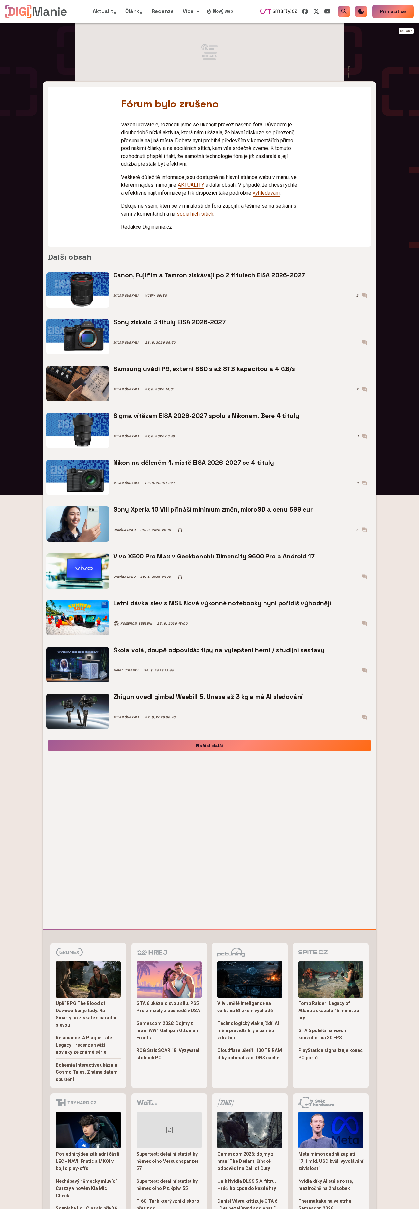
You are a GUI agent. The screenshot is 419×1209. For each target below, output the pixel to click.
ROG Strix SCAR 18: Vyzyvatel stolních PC (168, 1054)
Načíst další (209, 745)
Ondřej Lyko (124, 530)
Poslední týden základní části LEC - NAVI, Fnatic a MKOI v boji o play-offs (87, 1161)
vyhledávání (266, 193)
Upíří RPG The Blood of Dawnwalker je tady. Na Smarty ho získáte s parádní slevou (86, 1014)
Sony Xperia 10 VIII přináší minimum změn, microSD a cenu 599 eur (213, 509)
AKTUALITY (191, 185)
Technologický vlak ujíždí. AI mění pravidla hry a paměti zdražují (248, 1030)
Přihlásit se (393, 11)
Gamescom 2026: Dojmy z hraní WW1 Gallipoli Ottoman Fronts (167, 1030)
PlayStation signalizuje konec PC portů (330, 1054)
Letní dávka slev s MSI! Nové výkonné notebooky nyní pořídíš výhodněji (222, 603)
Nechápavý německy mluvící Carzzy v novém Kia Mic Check (86, 1188)
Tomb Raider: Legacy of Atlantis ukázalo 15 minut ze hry (328, 1010)
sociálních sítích (195, 214)
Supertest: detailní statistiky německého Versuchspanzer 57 (168, 1161)
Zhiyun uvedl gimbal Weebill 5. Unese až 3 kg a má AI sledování (208, 697)
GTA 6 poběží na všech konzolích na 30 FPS (322, 1034)
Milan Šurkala (126, 296)
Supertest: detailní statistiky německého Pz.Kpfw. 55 (167, 1185)
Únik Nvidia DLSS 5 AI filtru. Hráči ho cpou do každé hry (246, 1185)
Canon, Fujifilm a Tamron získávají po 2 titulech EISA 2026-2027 (209, 275)
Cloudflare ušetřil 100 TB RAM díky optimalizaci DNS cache (249, 1054)
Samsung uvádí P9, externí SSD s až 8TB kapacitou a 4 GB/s (204, 369)
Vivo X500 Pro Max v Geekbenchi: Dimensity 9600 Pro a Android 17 (214, 556)
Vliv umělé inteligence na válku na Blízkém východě (245, 1007)
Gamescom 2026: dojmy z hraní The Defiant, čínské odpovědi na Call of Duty (245, 1161)
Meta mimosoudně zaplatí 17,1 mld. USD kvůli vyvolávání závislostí (330, 1161)
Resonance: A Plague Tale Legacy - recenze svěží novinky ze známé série (84, 1045)
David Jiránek (125, 670)
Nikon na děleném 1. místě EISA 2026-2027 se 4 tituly (193, 463)
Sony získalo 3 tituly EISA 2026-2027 (169, 322)
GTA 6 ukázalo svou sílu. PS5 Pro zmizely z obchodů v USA (168, 1007)
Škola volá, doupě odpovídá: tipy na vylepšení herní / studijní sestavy (219, 650)
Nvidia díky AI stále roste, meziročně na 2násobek (325, 1185)
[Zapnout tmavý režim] (361, 11)
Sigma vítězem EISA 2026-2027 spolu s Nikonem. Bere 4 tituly (206, 416)
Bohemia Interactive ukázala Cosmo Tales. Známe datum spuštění (87, 1072)
